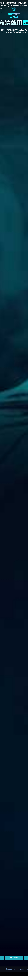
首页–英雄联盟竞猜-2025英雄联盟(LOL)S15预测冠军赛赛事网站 (13, 5)
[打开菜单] (1, 12)
